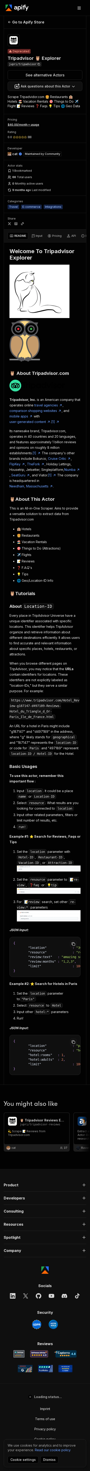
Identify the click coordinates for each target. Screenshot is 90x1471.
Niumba (69, 470)
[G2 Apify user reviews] (25, 1368)
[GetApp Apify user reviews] (18, 1354)
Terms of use (45, 1419)
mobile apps (18, 416)
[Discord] (64, 1296)
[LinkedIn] (12, 1296)
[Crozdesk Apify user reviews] (65, 1368)
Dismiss (49, 1460)
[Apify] (17, 8)
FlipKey (15, 464)
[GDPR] (36, 1324)
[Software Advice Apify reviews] (39, 1354)
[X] (25, 1296)
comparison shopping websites (33, 411)
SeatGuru (18, 475)
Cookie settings (23, 1460)
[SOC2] (53, 1324)
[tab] (18, 236)
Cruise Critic (57, 458)
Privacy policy (45, 1429)
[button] (45, 1185)
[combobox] (45, 86)
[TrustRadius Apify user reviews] (45, 1368)
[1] (53, 422)
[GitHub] (38, 1296)
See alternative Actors (45, 75)
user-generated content (27, 422)
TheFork (33, 464)
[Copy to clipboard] (73, 944)
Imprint (45, 1409)
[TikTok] (77, 1296)
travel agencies (46, 405)
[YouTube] (51, 1296)
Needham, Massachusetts (28, 486)
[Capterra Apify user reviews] (65, 1354)
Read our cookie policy (53, 1450)
